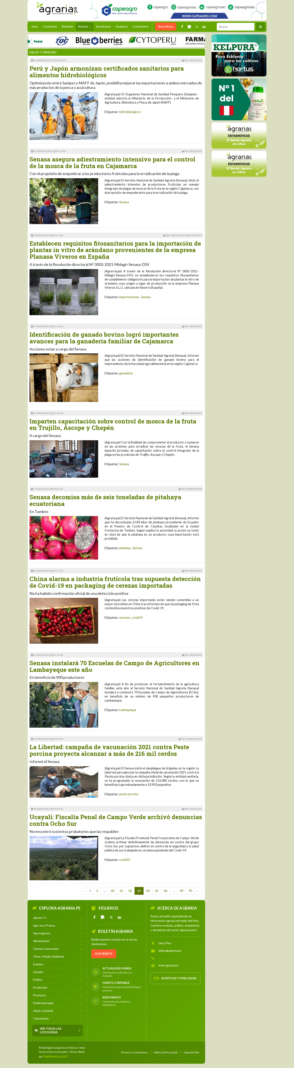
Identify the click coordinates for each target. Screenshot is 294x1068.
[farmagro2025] (192, 41)
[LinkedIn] (119, 917)
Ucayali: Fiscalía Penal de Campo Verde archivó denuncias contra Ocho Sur (115, 820)
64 (148, 891)
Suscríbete (165, 26)
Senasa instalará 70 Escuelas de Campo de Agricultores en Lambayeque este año (114, 666)
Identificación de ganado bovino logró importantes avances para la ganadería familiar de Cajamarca (104, 337)
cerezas (124, 617)
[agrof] (239, 135)
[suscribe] (239, 163)
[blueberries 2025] (78, 41)
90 (190, 891)
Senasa (124, 202)
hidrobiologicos (130, 112)
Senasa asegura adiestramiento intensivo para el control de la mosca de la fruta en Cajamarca (112, 162)
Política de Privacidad (166, 1052)
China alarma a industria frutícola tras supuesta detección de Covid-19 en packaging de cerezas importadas (115, 582)
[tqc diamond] (239, 55)
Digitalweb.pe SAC (55, 1056)
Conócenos (50, 26)
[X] (111, 917)
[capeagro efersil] (239, 99)
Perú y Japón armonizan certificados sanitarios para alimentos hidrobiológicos (106, 71)
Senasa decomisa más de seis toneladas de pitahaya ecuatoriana (105, 500)
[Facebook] (94, 917)
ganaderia (126, 373)
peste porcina (128, 794)
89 (181, 891)
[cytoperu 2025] (131, 41)
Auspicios (122, 26)
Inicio (35, 26)
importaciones (129, 297)
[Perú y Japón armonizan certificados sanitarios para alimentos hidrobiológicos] (63, 116)
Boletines (67, 26)
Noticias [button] (83, 26)
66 (165, 891)
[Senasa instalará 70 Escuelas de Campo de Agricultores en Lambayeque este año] (63, 704)
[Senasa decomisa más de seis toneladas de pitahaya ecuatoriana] (63, 537)
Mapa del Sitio (191, 1052)
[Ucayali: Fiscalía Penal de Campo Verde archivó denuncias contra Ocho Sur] (63, 858)
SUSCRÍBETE (103, 953)
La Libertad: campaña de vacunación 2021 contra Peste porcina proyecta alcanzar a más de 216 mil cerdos (109, 750)
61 (121, 891)
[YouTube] (103, 917)
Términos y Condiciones (134, 1052)
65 (156, 891)
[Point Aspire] (177, 10)
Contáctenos (140, 26)
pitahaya (125, 548)
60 (112, 891)
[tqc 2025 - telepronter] (40, 41)
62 (130, 891)
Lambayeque (127, 710)
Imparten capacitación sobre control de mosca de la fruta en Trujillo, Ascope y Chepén (112, 424)
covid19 (137, 617)
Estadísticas (103, 26)
